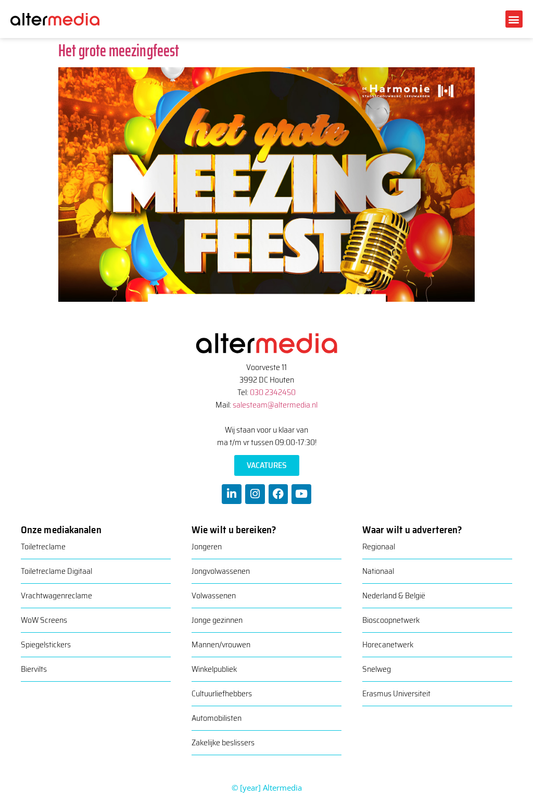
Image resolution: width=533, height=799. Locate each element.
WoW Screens (44, 619)
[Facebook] (278, 494)
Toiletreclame (43, 546)
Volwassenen (214, 595)
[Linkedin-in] (232, 494)
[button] (514, 19)
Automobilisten (217, 717)
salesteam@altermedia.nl (275, 404)
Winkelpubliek (214, 668)
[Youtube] (301, 494)
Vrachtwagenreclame (56, 595)
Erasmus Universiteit (396, 693)
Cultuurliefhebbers (222, 693)
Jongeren (207, 546)
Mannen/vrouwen (221, 644)
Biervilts (34, 668)
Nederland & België (393, 595)
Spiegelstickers (46, 644)
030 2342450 (273, 392)
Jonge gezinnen (217, 619)
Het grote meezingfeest (118, 51)
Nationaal (378, 570)
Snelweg (376, 668)
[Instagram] (255, 494)
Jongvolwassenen (221, 570)
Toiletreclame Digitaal (56, 570)
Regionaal (378, 546)
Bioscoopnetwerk (391, 619)
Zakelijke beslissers (223, 742)
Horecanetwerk (387, 644)
